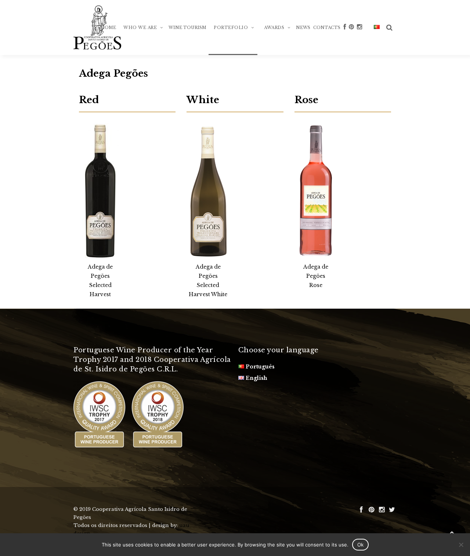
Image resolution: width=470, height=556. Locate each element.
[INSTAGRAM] (359, 38)
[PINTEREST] (351, 38)
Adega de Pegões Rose (315, 276)
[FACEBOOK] (345, 38)
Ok (360, 545)
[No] (460, 544)
